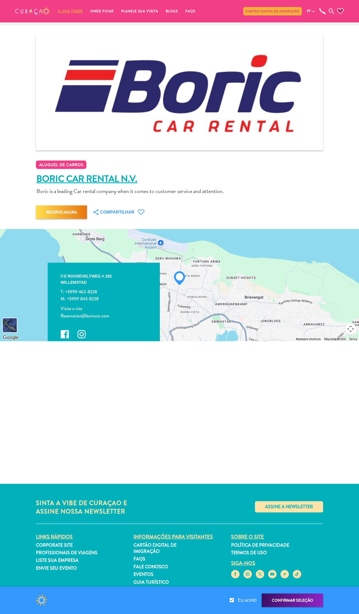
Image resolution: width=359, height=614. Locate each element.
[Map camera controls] (350, 329)
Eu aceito (247, 600)
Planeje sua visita (139, 11)
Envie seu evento (56, 568)
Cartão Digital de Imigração (272, 11)
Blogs (172, 11)
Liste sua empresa (57, 560)
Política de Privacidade (260, 545)
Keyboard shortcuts (308, 339)
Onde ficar (102, 11)
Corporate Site (54, 545)
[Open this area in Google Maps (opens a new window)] (10, 337)
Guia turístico (151, 582)
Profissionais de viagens (66, 552)
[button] (32, 11)
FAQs (190, 11)
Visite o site (71, 308)
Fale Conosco (151, 566)
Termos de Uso (249, 552)
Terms (353, 339)
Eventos (143, 574)
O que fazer (70, 11)
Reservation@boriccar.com (85, 315)
